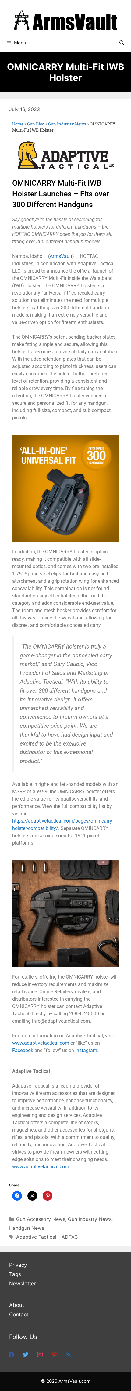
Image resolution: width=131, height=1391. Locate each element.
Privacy (18, 1265)
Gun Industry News (67, 124)
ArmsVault (61, 256)
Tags (15, 1274)
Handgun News (26, 1228)
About (16, 1305)
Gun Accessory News (40, 1219)
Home (17, 124)
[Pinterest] (54, 1354)
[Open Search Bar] (121, 43)
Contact (18, 1314)
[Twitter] (25, 1354)
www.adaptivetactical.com (40, 1043)
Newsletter (22, 1284)
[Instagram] (40, 1354)
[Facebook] (11, 1354)
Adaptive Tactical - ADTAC (47, 1237)
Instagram (86, 1050)
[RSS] (68, 1354)
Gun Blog (35, 124)
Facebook (22, 1050)
